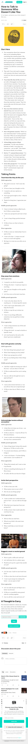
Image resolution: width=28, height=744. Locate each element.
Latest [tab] (6, 672)
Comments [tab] (4, 653)
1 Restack (14, 632)
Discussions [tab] (12, 672)
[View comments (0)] (7, 24)
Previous (6, 643)
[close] (23, 701)
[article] (14, 680)
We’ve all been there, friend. (8, 692)
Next (23, 643)
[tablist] (7, 653)
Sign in (25, 2)
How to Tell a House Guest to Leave (10, 677)
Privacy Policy (19, 733)
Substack (6, 741)
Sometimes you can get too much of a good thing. (9, 680)
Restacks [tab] (11, 653)
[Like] (2, 685)
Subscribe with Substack (15, 727)
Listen (24, 20)
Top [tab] (3, 672)
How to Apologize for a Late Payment (9, 689)
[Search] (25, 672)
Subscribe (19, 2)
